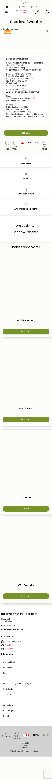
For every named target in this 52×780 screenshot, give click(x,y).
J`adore (26, 497)
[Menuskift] (6, 12)
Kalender (6, 716)
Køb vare (26, 133)
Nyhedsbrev (8, 705)
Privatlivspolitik (16, 751)
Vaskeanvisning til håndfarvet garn (17, 683)
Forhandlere (8, 667)
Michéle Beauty (26, 320)
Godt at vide (8, 689)
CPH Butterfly (26, 585)
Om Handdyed (9, 662)
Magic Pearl (26, 408)
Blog (5, 673)
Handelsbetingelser (33, 751)
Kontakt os (7, 695)
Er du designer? (9, 711)
